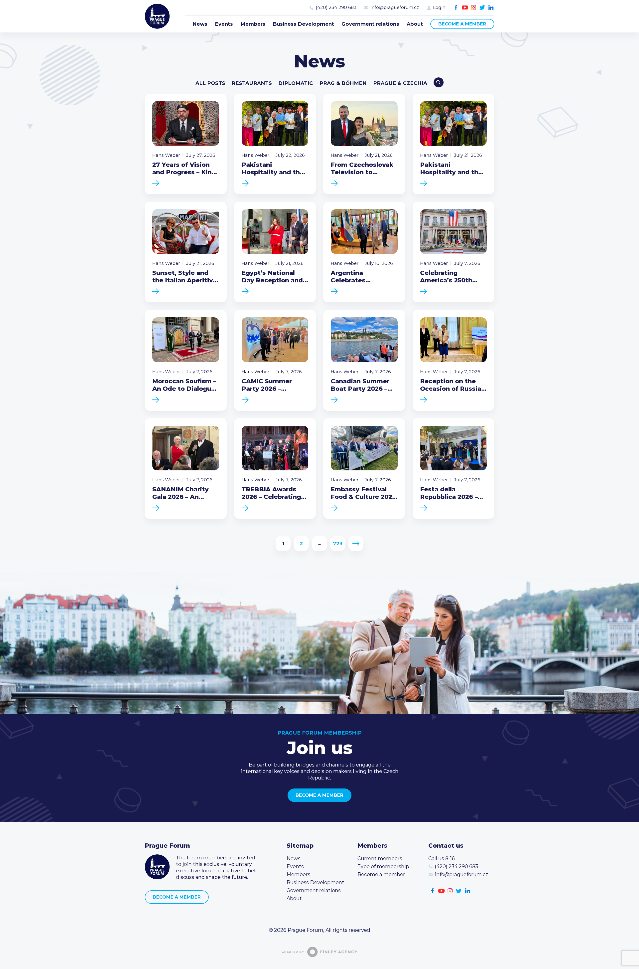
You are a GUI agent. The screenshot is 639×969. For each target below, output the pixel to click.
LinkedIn (491, 7)
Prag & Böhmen (343, 83)
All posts (210, 83)
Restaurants (252, 83)
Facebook (456, 7)
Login (439, 7)
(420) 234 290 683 (336, 7)
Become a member (462, 24)
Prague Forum (157, 16)
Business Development (303, 24)
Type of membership (383, 866)
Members (252, 24)
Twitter (482, 7)
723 (337, 544)
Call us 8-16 (441, 858)
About (415, 24)
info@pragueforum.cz (394, 7)
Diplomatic (295, 83)
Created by (293, 951)
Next (356, 544)
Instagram (474, 7)
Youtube (465, 7)
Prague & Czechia (400, 83)
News (199, 24)
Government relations (370, 24)
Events (224, 24)
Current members (379, 858)
